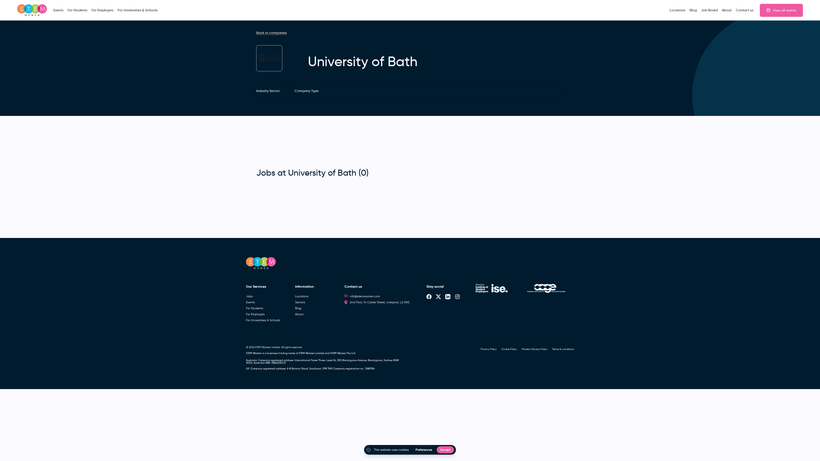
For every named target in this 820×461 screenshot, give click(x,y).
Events (250, 302)
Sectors (300, 302)
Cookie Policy (509, 349)
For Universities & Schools (263, 320)
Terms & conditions (563, 349)
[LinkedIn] (447, 296)
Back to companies (271, 33)
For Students (254, 308)
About (299, 314)
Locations (301, 296)
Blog (298, 308)
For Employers (255, 314)
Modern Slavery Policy (534, 349)
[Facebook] (429, 296)
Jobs (249, 296)
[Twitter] (438, 296)
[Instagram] (457, 296)
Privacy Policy (488, 349)
